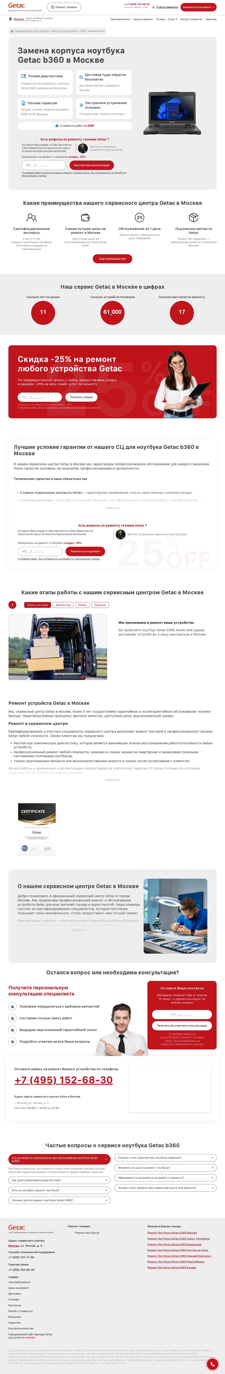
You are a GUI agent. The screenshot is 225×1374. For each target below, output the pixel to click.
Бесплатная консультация (91, 165)
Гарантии (211, 19)
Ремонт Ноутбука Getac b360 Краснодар (174, 1244)
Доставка (14, 1293)
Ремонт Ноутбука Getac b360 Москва (172, 1232)
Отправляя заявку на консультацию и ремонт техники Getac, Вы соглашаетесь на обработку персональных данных (182, 1039)
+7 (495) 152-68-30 (138, 4)
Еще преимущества (112, 258)
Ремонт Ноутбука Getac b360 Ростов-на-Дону (177, 1250)
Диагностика (63, 605)
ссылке (30, 1337)
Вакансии (14, 1317)
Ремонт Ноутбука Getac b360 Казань (171, 1267)
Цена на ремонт (143, 19)
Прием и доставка (37, 605)
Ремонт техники (66, 7)
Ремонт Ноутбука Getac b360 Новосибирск (176, 1261)
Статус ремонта (167, 7)
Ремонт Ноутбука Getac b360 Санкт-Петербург (178, 1238)
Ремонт (82, 605)
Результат (100, 605)
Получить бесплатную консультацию (182, 1025)
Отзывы (160, 19)
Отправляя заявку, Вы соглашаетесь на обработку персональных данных (59, 407)
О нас (171, 19)
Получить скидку (81, 397)
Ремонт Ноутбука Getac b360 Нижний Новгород (179, 1256)
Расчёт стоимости (191, 19)
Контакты (14, 1305)
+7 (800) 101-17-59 (21, 1257)
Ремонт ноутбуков (87, 1232)
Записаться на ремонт (85, 551)
